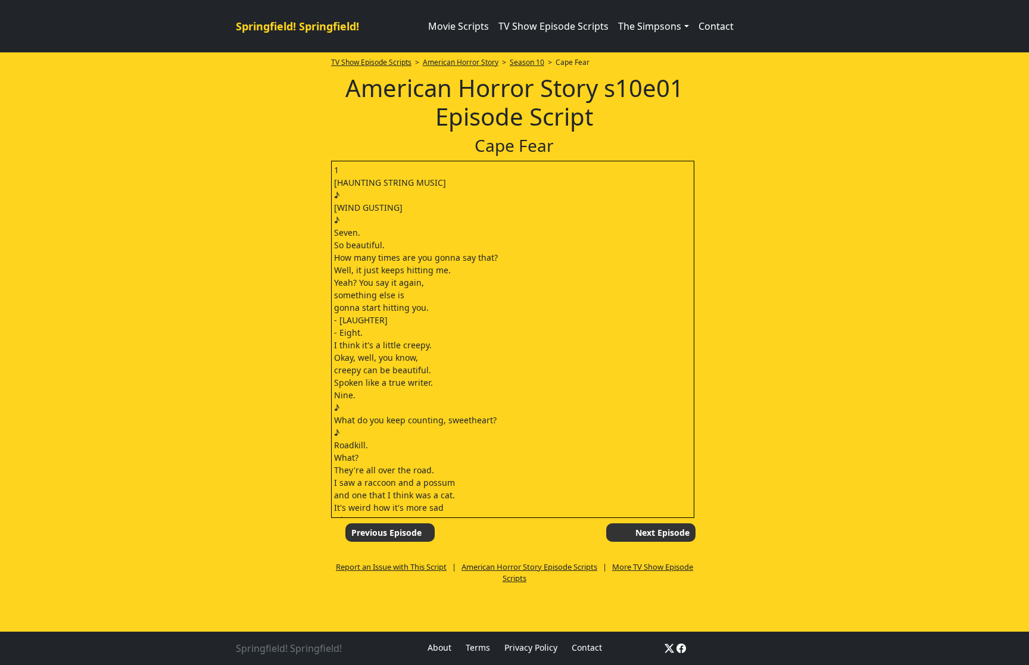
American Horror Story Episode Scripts (529, 566)
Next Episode (662, 532)
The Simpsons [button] (649, 26)
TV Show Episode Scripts (553, 26)
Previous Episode (386, 532)
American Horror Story (460, 62)
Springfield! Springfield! (297, 26)
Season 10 (527, 62)
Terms (478, 647)
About (439, 647)
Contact (716, 26)
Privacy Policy (530, 647)
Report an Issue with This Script (391, 566)
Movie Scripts (458, 26)
